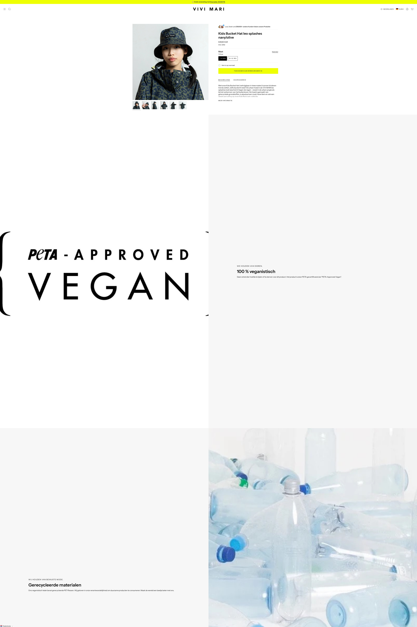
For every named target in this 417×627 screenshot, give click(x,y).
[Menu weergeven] (4, 9)
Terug (132, 62)
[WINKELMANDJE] (412, 9)
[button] (6, 626)
